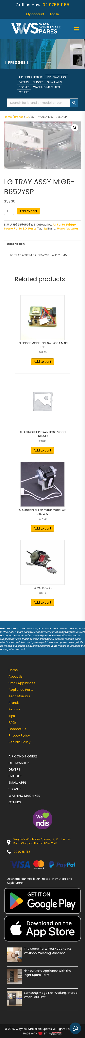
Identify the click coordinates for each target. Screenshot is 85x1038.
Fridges (38, 82)
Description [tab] (16, 244)
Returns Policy (19, 742)
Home (8, 117)
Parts (32, 229)
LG (27, 117)
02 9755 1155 (56, 5)
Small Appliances (21, 683)
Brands (18, 117)
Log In (54, 14)
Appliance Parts (20, 689)
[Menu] (76, 29)
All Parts (59, 225)
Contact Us (17, 729)
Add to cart (28, 211)
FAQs (12, 722)
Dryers (24, 82)
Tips (11, 716)
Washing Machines (46, 87)
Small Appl (54, 82)
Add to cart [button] (42, 361)
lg (45, 229)
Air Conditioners (31, 77)
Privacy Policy (19, 735)
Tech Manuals (19, 696)
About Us (15, 676)
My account (35, 14)
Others (24, 92)
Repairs (14, 709)
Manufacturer (67, 229)
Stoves (24, 87)
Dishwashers (56, 77)
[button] (74, 127)
